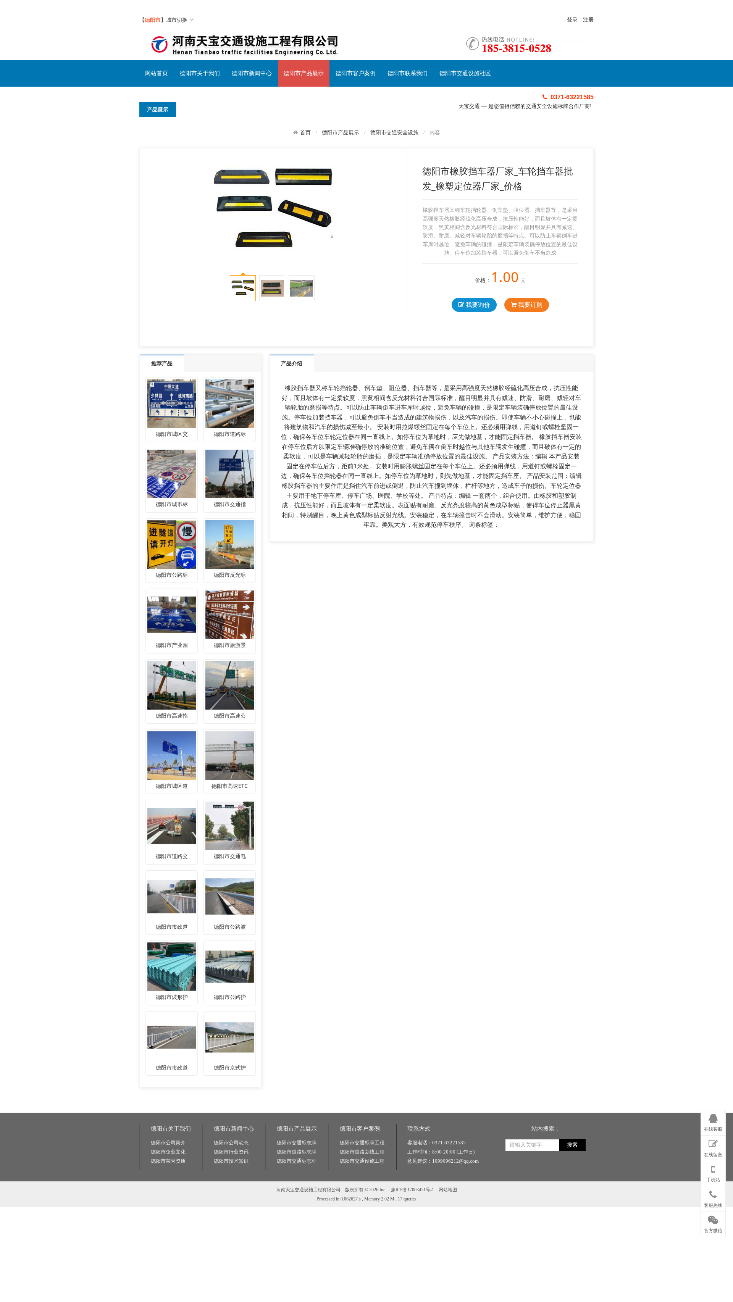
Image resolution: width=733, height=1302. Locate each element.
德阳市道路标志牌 (296, 1152)
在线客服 (713, 1129)
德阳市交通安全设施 (394, 132)
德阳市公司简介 (168, 1143)
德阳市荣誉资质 (168, 1161)
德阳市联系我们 (407, 73)
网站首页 (156, 73)
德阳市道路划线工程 (362, 1152)
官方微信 (713, 1230)
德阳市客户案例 (356, 73)
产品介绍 (291, 363)
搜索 (572, 1145)
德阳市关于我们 (200, 73)
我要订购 (529, 304)
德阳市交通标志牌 (296, 1143)
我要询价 (477, 304)
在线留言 (713, 1154)
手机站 (713, 1180)
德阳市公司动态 (231, 1143)
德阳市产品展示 (304, 73)
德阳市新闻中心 (252, 73)
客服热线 (713, 1205)
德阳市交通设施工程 (362, 1161)
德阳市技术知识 (231, 1161)
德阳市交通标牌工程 (362, 1143)
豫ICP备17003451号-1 (412, 1189)
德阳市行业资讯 (231, 1152)
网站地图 (448, 1189)
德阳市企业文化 (168, 1152)
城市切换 (176, 19)
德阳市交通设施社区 (465, 73)
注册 (588, 20)
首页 (305, 132)
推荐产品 (162, 363)
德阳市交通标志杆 (296, 1161)
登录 (572, 20)
